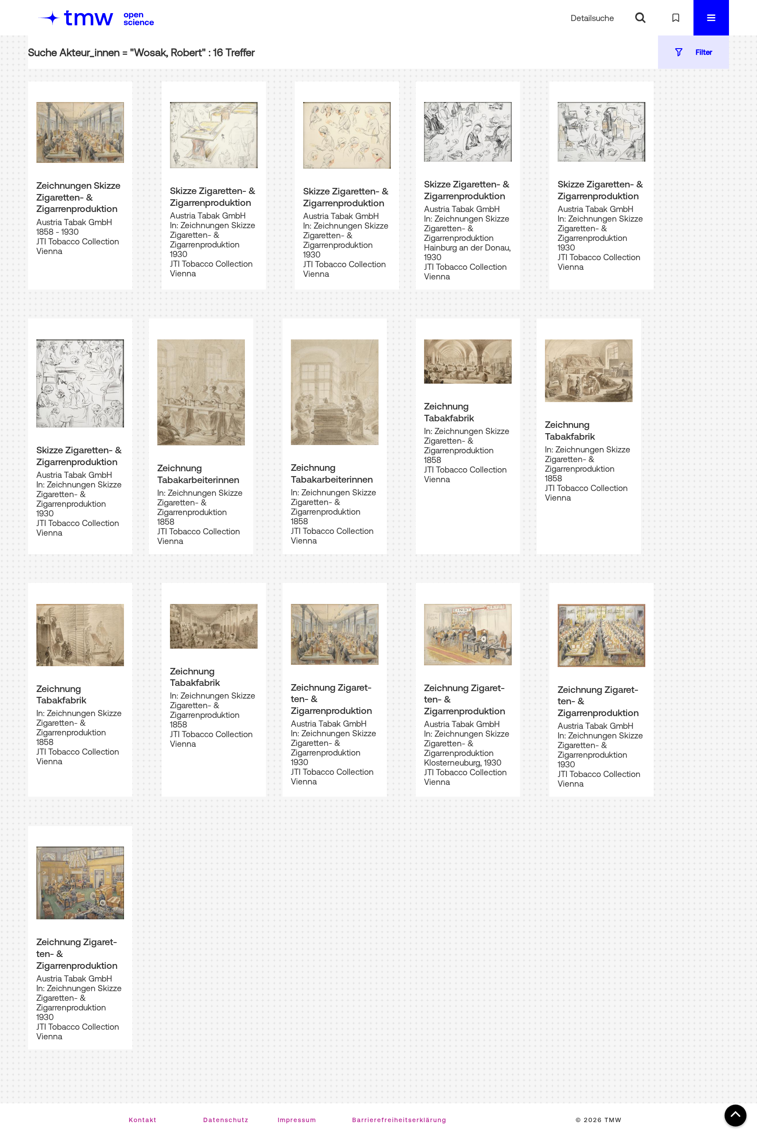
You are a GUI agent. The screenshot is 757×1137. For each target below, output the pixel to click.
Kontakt (143, 1119)
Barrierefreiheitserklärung (399, 1119)
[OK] (640, 17)
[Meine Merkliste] (675, 17)
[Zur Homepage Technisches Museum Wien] (75, 17)
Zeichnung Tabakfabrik (449, 412)
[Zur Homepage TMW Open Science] (139, 19)
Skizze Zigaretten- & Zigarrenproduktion (212, 196)
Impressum (297, 1119)
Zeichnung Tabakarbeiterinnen (198, 474)
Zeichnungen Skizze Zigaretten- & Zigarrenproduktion (78, 197)
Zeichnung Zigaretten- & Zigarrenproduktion (331, 699)
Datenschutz (226, 1119)
